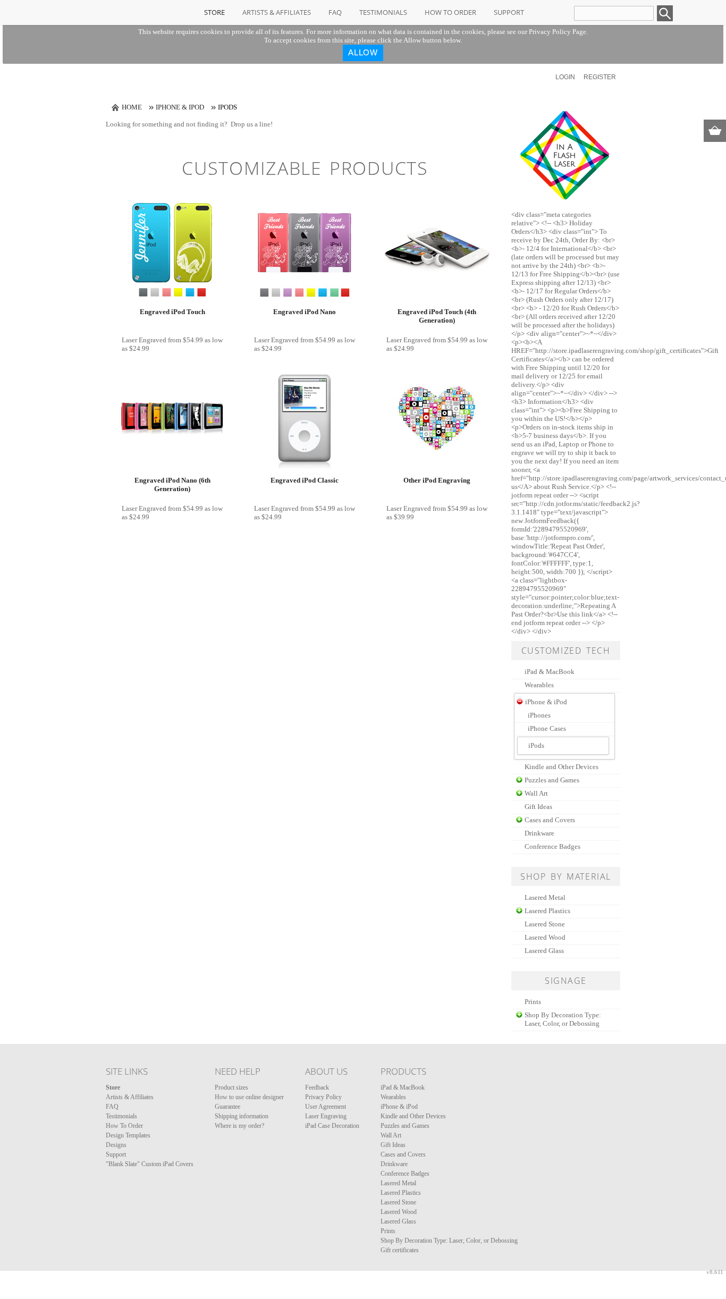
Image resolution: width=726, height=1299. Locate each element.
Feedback (317, 1087)
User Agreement (325, 1106)
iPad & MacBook (550, 672)
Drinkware (539, 833)
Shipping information (241, 1116)
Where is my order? (239, 1125)
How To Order (450, 12)
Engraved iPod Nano (304, 312)
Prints (533, 1002)
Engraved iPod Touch (172, 312)
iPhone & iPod (180, 107)
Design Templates (128, 1135)
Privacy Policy (323, 1097)
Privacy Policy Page (557, 32)
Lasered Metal (545, 897)
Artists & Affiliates (276, 12)
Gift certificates (400, 1250)
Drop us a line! (252, 124)
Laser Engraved (144, 340)
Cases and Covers (550, 820)
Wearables (539, 685)
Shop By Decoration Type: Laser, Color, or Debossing (563, 1019)
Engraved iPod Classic (305, 480)
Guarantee (227, 1106)
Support (509, 12)
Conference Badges (552, 846)
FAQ (335, 12)
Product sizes (231, 1087)
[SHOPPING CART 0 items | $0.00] (715, 131)
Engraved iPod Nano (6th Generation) (172, 484)
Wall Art (536, 793)
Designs (116, 1145)
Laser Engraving (326, 1116)
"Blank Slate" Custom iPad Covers (149, 1164)
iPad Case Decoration (332, 1125)
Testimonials (383, 12)
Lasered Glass (544, 951)
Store (214, 12)
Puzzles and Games (552, 780)
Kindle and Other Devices (561, 767)
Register (600, 77)
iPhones (539, 715)
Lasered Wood (545, 937)
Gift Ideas (538, 807)
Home (132, 107)
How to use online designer (249, 1097)
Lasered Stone (545, 924)
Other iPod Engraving (436, 480)
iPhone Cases (547, 728)
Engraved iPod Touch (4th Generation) (437, 316)
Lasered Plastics (547, 911)
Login (565, 77)
